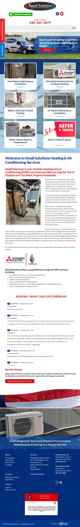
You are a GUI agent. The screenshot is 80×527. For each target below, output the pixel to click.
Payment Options (37, 474)
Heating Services (36, 462)
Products (8, 474)
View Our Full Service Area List (19, 381)
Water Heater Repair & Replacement (20, 141)
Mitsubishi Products (12, 477)
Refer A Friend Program (59, 139)
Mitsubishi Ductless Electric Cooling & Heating (59, 82)
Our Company (10, 458)
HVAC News (9, 460)
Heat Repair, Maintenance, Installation (20, 82)
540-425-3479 (40, 23)
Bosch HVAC (9, 479)
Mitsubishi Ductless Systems (40, 458)
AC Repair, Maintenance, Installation (60, 111)
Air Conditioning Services (39, 460)
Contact (8, 484)
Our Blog (8, 465)
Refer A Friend (10, 490)
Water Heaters (35, 469)
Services (33, 455)
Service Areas (10, 462)
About (7, 455)
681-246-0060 (60, 473)
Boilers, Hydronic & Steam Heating (20, 111)
